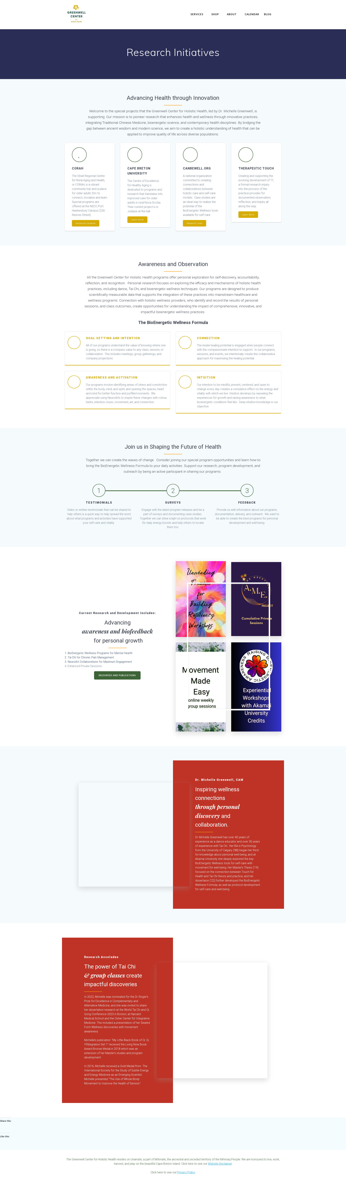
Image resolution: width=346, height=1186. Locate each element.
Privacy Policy (186, 1172)
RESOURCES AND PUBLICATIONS (117, 675)
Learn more (137, 219)
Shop (215, 14)
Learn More (248, 214)
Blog (267, 14)
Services (196, 14)
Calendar (252, 14)
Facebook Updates (86, 223)
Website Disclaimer (220, 1163)
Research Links (194, 223)
